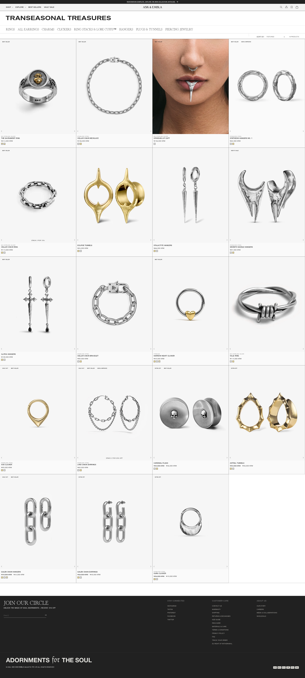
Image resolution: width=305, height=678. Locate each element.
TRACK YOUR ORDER (220, 640)
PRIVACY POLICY (218, 633)
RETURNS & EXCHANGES (221, 616)
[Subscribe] (43, 615)
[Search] (281, 7)
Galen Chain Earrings (87, 572)
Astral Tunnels (237, 463)
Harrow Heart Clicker (164, 356)
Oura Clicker (160, 573)
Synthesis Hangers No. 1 (241, 138)
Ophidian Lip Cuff (162, 138)
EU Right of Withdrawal (222, 644)
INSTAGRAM (171, 606)
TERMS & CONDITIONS (220, 630)
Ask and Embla (18, 667)
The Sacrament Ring (10, 138)
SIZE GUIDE (216, 620)
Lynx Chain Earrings (86, 465)
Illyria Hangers (8, 354)
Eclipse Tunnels (84, 245)
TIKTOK (170, 609)
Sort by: (260, 37)
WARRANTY (216, 609)
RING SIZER (216, 623)
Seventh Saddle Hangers (241, 247)
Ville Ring (234, 356)
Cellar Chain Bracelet (88, 356)
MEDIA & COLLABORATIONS (267, 613)
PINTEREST (171, 613)
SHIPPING (215, 613)
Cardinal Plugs (161, 463)
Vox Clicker (6, 465)
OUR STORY (261, 606)
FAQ (213, 637)
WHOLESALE (261, 616)
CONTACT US (217, 606)
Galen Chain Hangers (11, 572)
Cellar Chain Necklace (88, 138)
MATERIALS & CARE (219, 626)
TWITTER (170, 620)
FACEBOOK (171, 616)
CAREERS (260, 609)
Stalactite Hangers (163, 245)
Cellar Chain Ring (9, 247)
